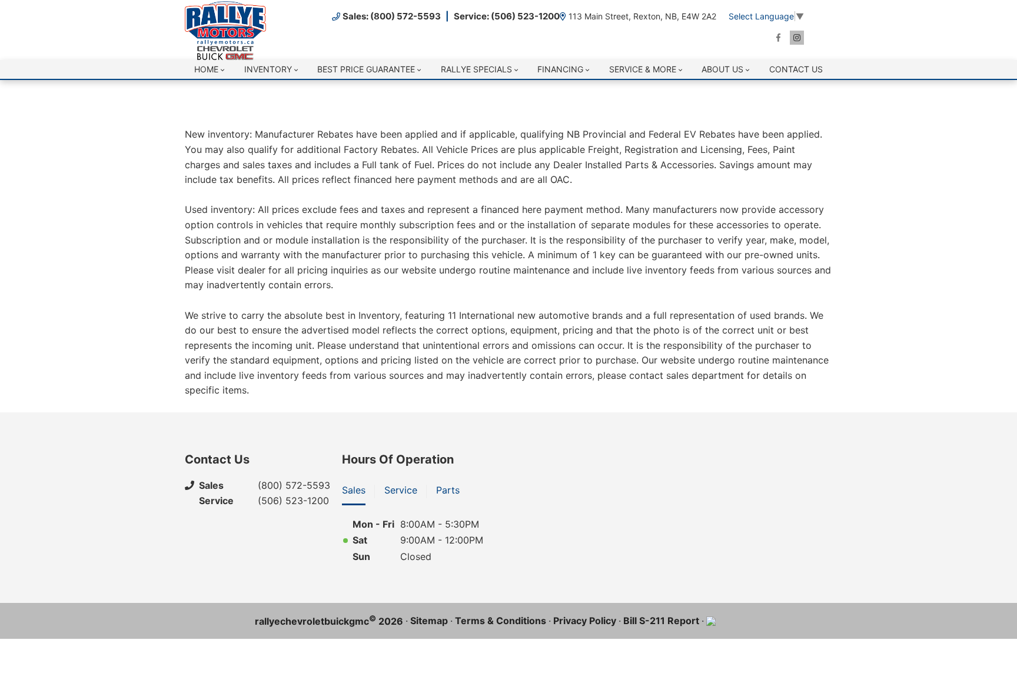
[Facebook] (778, 38)
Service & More (642, 69)
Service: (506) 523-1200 (507, 16)
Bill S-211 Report (661, 620)
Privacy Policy (584, 620)
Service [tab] (400, 490)
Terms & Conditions (500, 620)
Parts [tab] (448, 490)
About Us (722, 69)
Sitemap (429, 620)
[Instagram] (797, 38)
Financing (560, 69)
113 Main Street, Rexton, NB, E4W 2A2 (642, 16)
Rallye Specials (476, 69)
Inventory (268, 69)
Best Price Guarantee (366, 69)
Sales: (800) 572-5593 (392, 16)
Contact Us (796, 69)
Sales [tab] (353, 490)
